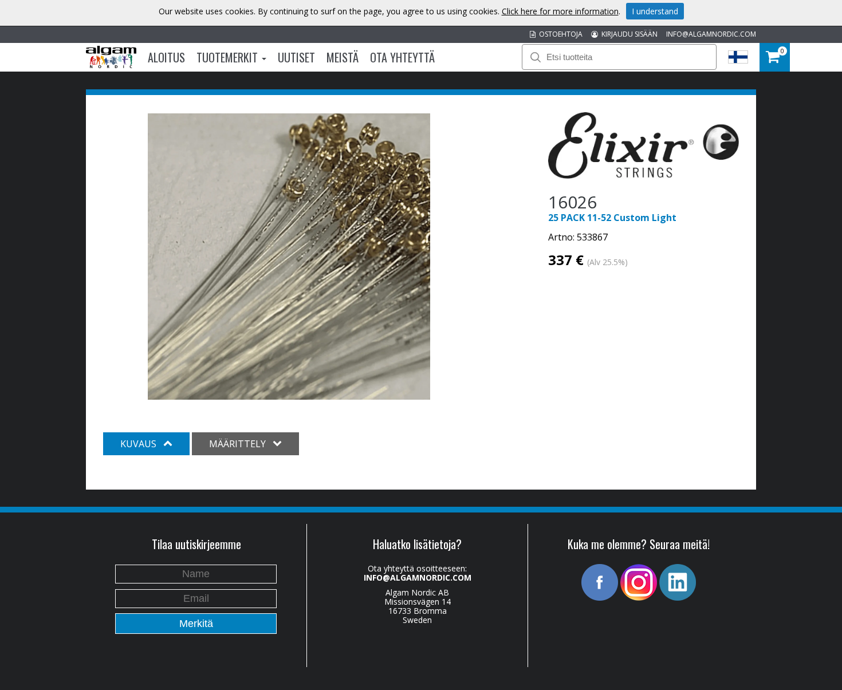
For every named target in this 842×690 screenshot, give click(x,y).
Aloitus (166, 57)
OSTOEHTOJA (559, 34)
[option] (289, 256)
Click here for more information (560, 11)
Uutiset (296, 57)
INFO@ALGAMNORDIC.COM (711, 34)
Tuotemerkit (228, 57)
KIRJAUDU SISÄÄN (628, 34)
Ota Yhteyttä (402, 57)
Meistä (342, 57)
